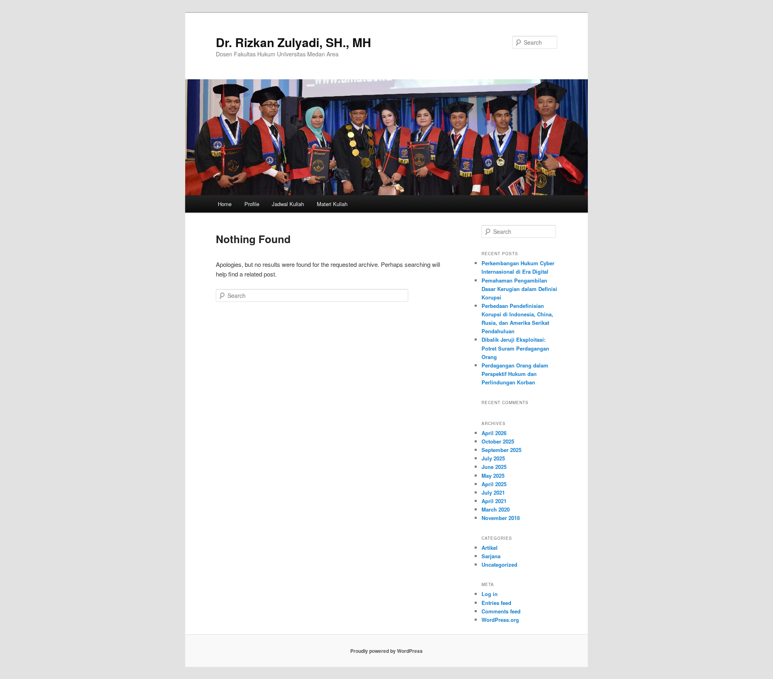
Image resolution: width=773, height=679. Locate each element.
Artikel (490, 547)
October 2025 (498, 441)
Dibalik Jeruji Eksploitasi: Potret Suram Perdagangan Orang (515, 348)
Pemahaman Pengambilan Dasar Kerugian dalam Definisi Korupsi (519, 289)
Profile (251, 204)
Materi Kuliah (332, 204)
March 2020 (496, 509)
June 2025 (494, 467)
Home (224, 204)
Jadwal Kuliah (288, 204)
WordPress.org (500, 619)
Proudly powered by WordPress (386, 650)
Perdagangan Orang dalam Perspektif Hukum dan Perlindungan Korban (515, 373)
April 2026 (494, 433)
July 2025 (493, 458)
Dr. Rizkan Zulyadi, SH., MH (293, 42)
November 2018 (501, 518)
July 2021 (493, 492)
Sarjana (491, 556)
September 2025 (501, 450)
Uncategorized (499, 564)
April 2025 (494, 484)
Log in (490, 594)
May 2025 (493, 475)
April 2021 (494, 501)
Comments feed (501, 611)
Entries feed (496, 603)
